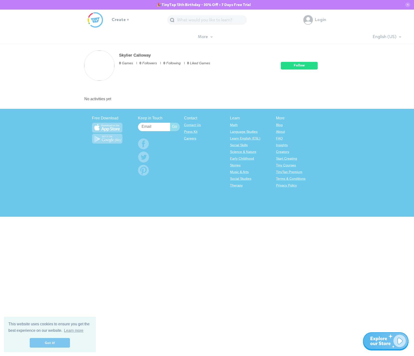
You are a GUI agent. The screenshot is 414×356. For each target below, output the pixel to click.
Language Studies (244, 132)
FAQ (279, 138)
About (280, 132)
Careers (190, 138)
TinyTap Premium (289, 172)
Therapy (236, 185)
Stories (235, 165)
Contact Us (192, 125)
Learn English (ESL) (245, 138)
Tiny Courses (286, 165)
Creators (282, 152)
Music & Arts (239, 172)
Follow (299, 65)
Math (234, 125)
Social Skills (239, 145)
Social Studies (240, 179)
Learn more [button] (73, 330)
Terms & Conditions (290, 179)
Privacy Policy (286, 185)
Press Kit (190, 132)
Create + (120, 20)
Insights (282, 145)
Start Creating (286, 158)
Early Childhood (242, 158)
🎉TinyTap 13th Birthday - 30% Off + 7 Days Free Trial (204, 5)
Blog (279, 125)
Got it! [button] (50, 343)
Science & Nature (243, 152)
